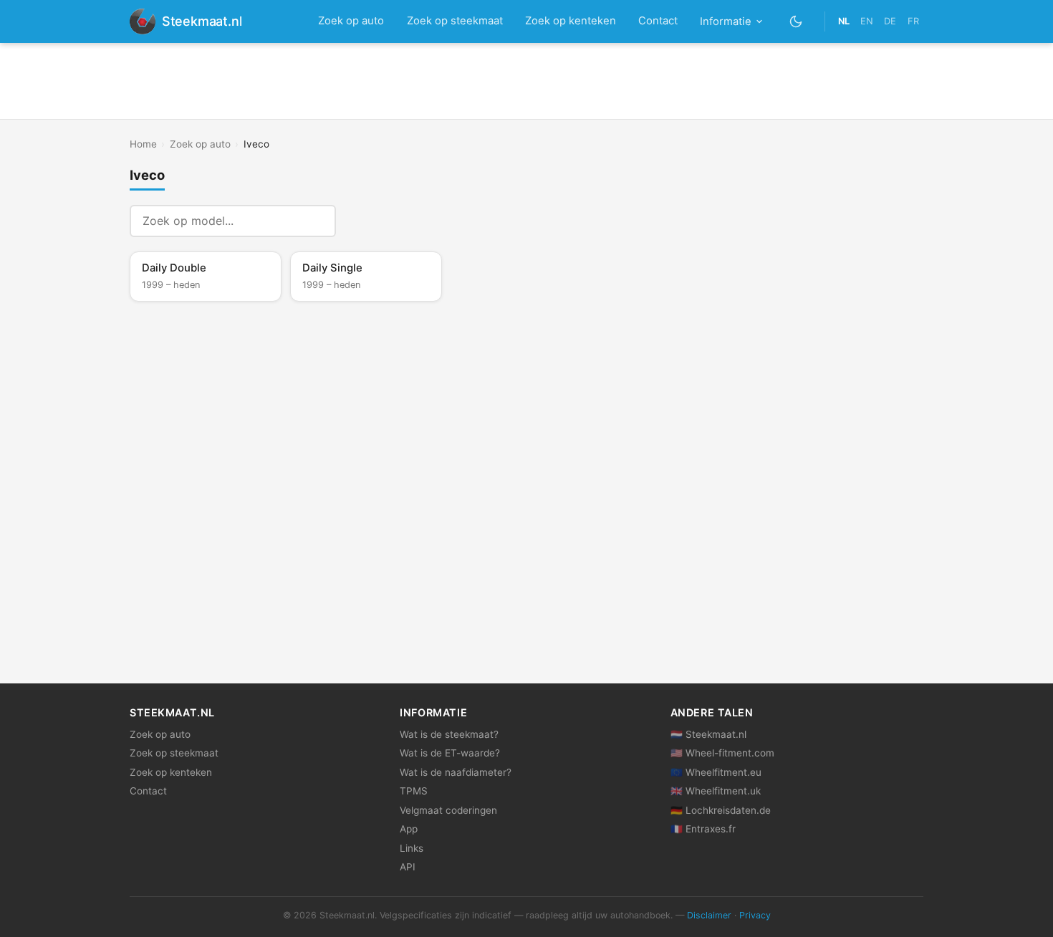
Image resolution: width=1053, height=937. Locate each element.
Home (143, 144)
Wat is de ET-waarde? (450, 753)
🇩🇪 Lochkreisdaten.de (720, 810)
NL (844, 21)
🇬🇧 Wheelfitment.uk (715, 791)
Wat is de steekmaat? (449, 734)
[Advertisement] (526, 81)
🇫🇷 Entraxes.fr (703, 829)
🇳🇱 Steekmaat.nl (708, 734)
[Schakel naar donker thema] (796, 21)
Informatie (725, 21)
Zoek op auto (351, 20)
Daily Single (332, 275)
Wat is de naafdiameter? (455, 772)
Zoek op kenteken (570, 20)
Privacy (755, 915)
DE (890, 21)
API (407, 867)
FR (913, 21)
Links (411, 848)
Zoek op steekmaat (455, 20)
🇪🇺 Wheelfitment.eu (715, 772)
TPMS (414, 791)
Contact (658, 20)
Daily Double (174, 275)
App (409, 829)
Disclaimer (709, 915)
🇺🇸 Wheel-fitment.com (722, 753)
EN (866, 21)
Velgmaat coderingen (448, 810)
